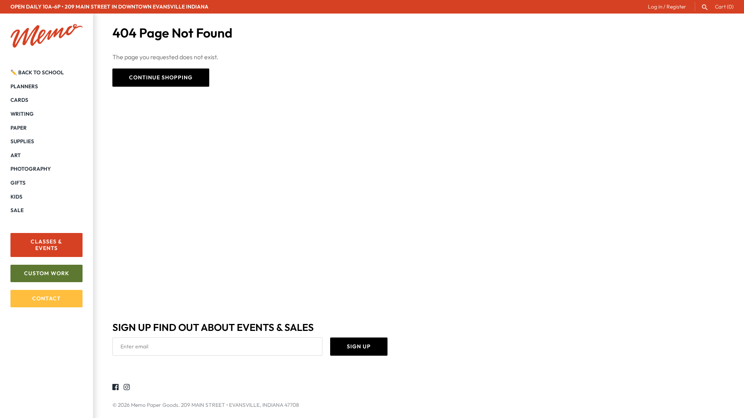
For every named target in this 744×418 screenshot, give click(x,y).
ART (15, 155)
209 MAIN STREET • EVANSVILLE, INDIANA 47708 (240, 404)
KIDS (16, 196)
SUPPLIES (22, 141)
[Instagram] (127, 388)
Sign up (359, 346)
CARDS (19, 99)
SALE (17, 210)
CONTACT (46, 298)
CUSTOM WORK (46, 273)
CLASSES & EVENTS (46, 245)
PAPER (18, 127)
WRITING (22, 113)
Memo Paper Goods (154, 404)
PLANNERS (24, 86)
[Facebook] (115, 388)
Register (676, 6)
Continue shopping (161, 77)
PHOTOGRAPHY (30, 168)
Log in (655, 6)
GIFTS (18, 182)
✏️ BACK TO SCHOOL (37, 72)
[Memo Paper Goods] (46, 36)
